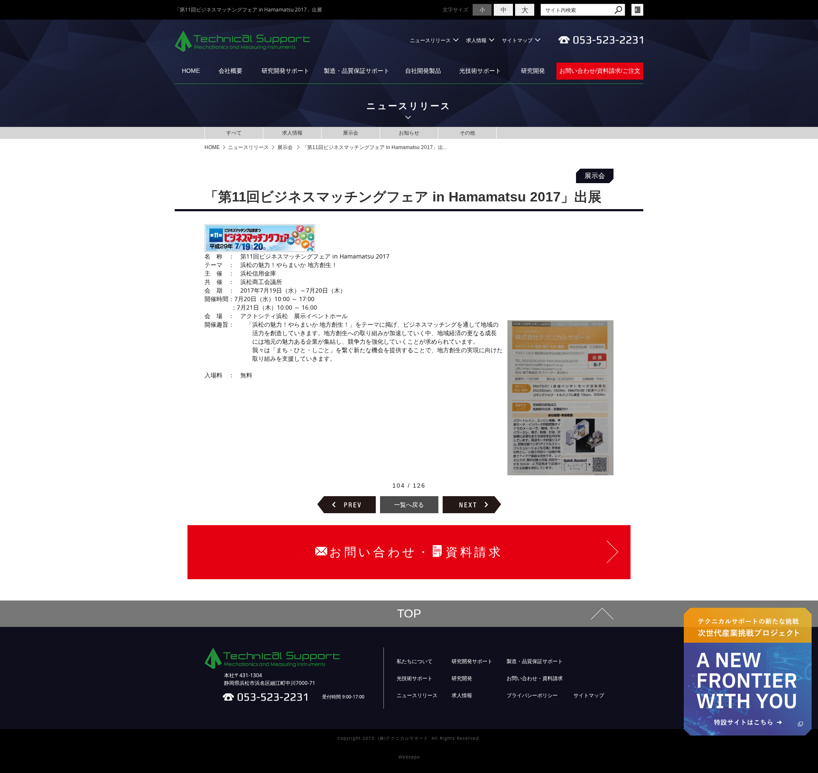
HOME (191, 70)
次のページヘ (472, 504)
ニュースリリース (430, 40)
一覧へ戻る (409, 504)
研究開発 (533, 70)
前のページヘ (346, 504)
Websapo (409, 757)
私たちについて (414, 661)
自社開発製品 (423, 70)
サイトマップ (517, 40)
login (637, 10)
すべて (234, 132)
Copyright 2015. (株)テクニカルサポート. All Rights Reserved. (409, 738)
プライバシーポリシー (532, 695)
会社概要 (230, 70)
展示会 (350, 132)
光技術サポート (480, 70)
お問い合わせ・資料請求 (535, 678)
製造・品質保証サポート (356, 70)
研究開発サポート (285, 70)
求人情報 (476, 40)
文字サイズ (455, 9)
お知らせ (409, 132)
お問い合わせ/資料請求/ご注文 (599, 70)
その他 (467, 132)
